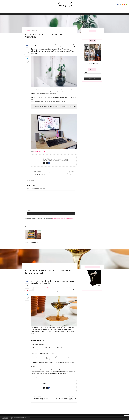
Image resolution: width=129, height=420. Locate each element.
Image (59, 11)
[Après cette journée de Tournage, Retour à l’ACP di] (86, 58)
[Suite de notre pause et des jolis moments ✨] (86, 53)
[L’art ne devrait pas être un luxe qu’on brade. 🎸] (98, 53)
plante (43, 151)
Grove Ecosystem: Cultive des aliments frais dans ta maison (31, 241)
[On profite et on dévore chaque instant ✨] (98, 47)
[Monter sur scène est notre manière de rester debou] (92, 58)
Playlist (71, 11)
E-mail (85, 72)
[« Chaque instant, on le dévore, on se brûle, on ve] (98, 58)
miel (38, 377)
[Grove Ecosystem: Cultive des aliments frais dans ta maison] (33, 234)
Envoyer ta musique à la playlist (86, 11)
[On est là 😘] (86, 47)
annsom (28, 39)
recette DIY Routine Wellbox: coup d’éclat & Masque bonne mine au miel (48, 271)
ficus (40, 151)
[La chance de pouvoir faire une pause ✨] (92, 53)
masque (34, 377)
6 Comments (31, 180)
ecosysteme (35, 151)
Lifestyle (27, 30)
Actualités (35, 11)
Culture (53, 11)
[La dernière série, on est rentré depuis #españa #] (92, 47)
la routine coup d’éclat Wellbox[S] (49, 287)
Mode (65, 11)
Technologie (45, 11)
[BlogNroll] (64, 4)
